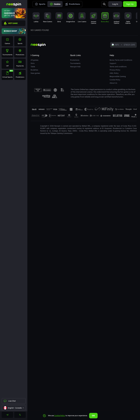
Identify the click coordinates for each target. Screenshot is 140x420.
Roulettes (34, 70)
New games (35, 73)
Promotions (74, 60)
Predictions (74, 4)
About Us (113, 83)
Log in (115, 4)
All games (34, 60)
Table (33, 66)
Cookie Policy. (59, 415)
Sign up (130, 4)
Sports (42, 4)
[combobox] (14, 408)
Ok (93, 415)
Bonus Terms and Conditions (121, 60)
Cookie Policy (115, 80)
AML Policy (114, 73)
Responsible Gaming (118, 76)
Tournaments (75, 63)
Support (113, 63)
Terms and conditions (118, 66)
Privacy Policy (115, 70)
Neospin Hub (75, 66)
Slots (33, 63)
